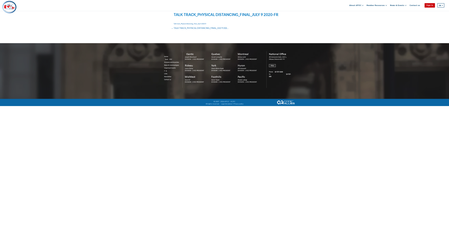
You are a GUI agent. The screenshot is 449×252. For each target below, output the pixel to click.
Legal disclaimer (226, 104)
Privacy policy (238, 104)
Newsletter (167, 77)
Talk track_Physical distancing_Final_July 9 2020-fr (190, 24)
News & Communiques (171, 65)
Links (165, 74)
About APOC (355, 5)
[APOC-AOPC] (9, 7)
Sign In (429, 5)
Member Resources (376, 5)
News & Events (397, 5)
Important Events (170, 68)
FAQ (165, 71)
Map (272, 65)
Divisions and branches (171, 62)
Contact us (415, 5)
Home (166, 57)
